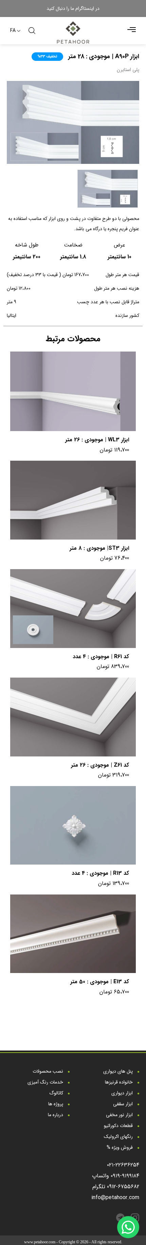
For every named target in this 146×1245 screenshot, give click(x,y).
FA (13, 31)
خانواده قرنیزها (119, 1082)
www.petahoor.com (39, 1242)
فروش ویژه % (120, 1147)
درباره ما (56, 1115)
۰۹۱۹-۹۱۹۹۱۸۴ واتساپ (115, 1176)
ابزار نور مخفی (120, 1115)
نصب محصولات (49, 1071)
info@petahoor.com (115, 1197)
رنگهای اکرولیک (119, 1136)
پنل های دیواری (118, 1071)
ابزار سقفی (123, 1104)
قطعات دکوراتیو (119, 1125)
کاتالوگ (57, 1093)
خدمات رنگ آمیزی (46, 1082)
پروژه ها (56, 1104)
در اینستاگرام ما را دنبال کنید (73, 8)
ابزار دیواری (122, 1093)
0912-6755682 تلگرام (115, 1186)
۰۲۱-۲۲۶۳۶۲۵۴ (123, 1165)
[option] (73, 122)
